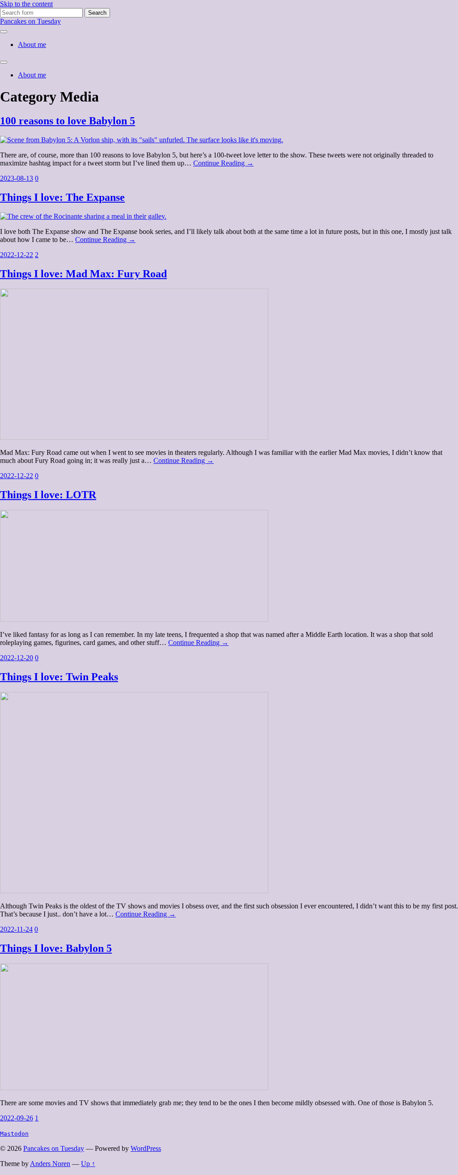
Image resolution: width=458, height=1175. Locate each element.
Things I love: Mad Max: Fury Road (83, 274)
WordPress (146, 1148)
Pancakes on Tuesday (30, 21)
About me (32, 44)
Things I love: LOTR (48, 495)
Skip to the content (26, 4)
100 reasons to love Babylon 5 (67, 121)
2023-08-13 (16, 178)
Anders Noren (50, 1163)
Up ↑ (88, 1163)
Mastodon (14, 1133)
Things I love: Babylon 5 (56, 948)
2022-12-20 (16, 658)
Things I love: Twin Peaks (59, 677)
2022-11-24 (16, 929)
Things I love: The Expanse (62, 197)
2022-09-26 (16, 1118)
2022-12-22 (16, 255)
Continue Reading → (223, 163)
